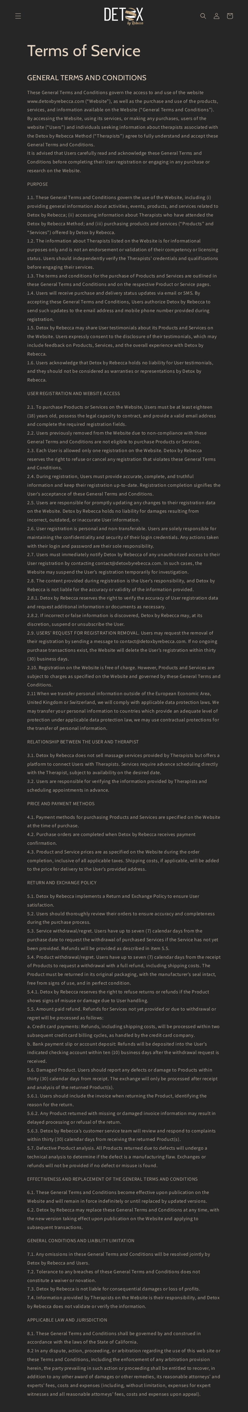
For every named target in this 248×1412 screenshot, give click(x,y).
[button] (18, 16)
